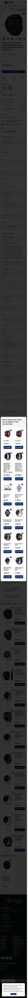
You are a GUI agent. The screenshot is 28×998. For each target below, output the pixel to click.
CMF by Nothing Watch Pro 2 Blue (19, 569)
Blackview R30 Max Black (7, 544)
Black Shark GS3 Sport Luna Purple (19, 496)
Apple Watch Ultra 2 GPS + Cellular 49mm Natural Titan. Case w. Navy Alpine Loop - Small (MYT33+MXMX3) (8, 468)
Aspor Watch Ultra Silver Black (7, 496)
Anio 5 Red (17, 440)
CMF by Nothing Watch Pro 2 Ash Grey (7, 569)
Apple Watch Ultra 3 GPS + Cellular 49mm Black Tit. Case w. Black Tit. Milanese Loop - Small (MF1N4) (19, 467)
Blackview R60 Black (18, 544)
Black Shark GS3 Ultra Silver (19, 520)
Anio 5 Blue (6, 440)
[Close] (24, 421)
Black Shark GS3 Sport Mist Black (8, 520)
